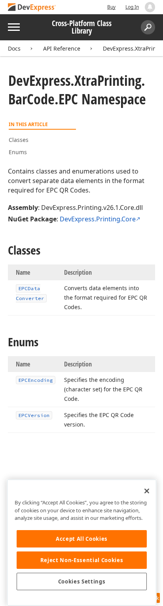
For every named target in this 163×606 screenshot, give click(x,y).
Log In (132, 7)
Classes (18, 139)
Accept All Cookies (82, 538)
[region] (82, 542)
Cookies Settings (82, 581)
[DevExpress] (32, 7)
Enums (18, 152)
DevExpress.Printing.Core (98, 219)
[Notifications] (150, 7)
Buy (111, 7)
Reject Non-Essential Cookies (81, 560)
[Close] (146, 491)
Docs (14, 48)
